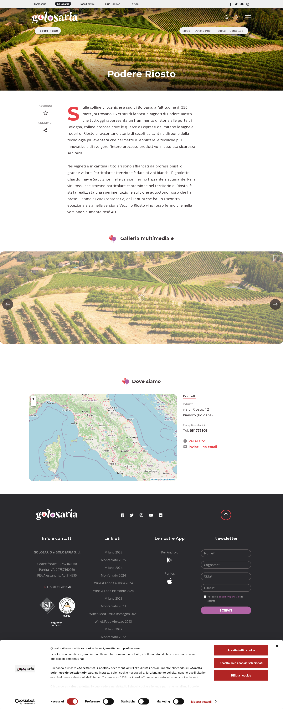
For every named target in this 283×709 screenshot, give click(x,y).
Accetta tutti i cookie (241, 650)
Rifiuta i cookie (241, 675)
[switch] (108, 701)
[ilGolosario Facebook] (230, 4)
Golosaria (63, 4)
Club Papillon (112, 4)
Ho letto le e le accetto (225, 598)
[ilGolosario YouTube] (242, 4)
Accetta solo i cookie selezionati (241, 662)
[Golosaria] (57, 22)
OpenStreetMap (168, 479)
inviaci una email (203, 446)
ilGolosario (40, 4)
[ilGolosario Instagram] (247, 4)
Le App (135, 4)
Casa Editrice (87, 4)
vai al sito (197, 441)
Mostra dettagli (201, 701)
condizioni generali (229, 596)
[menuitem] (113, 552)
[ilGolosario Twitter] (236, 4)
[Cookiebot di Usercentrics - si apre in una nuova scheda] (25, 701)
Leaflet (154, 479)
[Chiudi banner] (277, 646)
